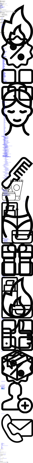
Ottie (4, 132)
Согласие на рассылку (3, 24)
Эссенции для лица (6, 138)
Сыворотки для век (6, 163)
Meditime (4, 128)
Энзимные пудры (6, 155)
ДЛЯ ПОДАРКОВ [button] (4, 177)
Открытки (4, 276)
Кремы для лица (6, 146)
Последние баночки (4, 101)
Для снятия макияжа (7, 150)
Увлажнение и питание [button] (5, 136)
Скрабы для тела (6, 176)
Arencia (4, 105)
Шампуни (5, 166)
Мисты (5, 157)
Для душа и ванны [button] (5, 175)
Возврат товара (2, 21)
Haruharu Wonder (5, 120)
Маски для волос (6, 167)
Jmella (4, 121)
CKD (4, 112)
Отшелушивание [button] (5, 144)
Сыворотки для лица (6, 137)
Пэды (4, 149)
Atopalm (4, 106)
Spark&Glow (5, 137)
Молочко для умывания (7, 152)
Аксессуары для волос (6, 171)
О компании (2, 17)
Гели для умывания (6, 141)
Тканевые (5, 151)
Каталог (2, 18)
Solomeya (4, 136)
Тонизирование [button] (5, 147)
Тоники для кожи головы (7, 170)
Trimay (4, 142)
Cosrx (4, 113)
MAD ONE (5, 125)
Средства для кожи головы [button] (6, 169)
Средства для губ (5, 164)
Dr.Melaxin (5, 117)
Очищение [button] (5, 148)
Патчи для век (6, 162)
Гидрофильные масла (7, 151)
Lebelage (4, 124)
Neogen (4, 130)
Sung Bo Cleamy (5, 138)
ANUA (4, 104)
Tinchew (4, 141)
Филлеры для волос (6, 168)
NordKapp (5, 131)
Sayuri (4, 135)
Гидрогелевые (6, 161)
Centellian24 (5, 111)
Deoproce (4, 115)
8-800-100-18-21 (2, 443)
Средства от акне (6, 149)
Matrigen (4, 126)
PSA (4, 133)
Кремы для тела (6, 174)
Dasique (4, 114)
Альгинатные (6, 159)
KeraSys (4, 122)
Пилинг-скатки (6, 154)
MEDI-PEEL (4, 68)
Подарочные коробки (6, 178)
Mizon (4, 129)
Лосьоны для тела (6, 173)
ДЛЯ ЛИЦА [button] (3, 144)
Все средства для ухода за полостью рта (4, 445)
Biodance (4, 108)
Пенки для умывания (6, 140)
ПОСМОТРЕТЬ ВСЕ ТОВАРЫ (5, 102)
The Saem (4, 140)
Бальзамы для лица (6, 143)
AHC (4, 103)
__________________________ (3, 381)
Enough (4, 118)
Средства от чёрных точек (7, 142)
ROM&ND (4, 134)
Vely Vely (4, 143)
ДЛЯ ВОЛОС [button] (4, 165)
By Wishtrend (5, 110)
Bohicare (4, 109)
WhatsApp (2, 444)
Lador (4, 123)
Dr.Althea (4, 116)
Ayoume (4, 107)
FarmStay (4, 119)
